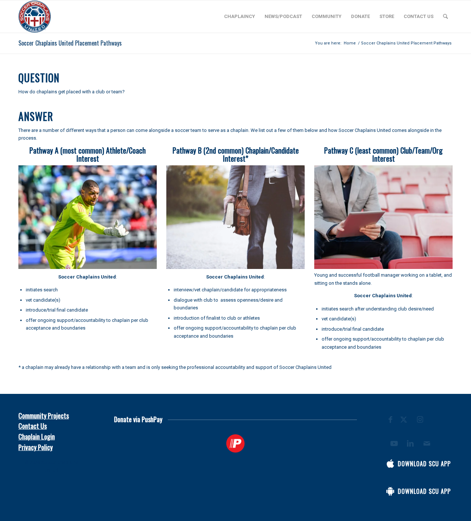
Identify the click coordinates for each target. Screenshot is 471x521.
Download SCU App (424, 463)
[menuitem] (239, 16)
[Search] (445, 16)
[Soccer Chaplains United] (34, 16)
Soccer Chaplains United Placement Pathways (70, 43)
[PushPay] (235, 443)
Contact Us (32, 426)
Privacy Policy (35, 447)
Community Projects (43, 415)
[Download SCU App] (390, 463)
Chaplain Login (36, 436)
